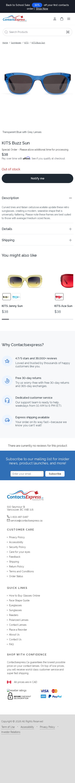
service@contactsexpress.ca (26, 520)
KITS (26, 43)
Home (5, 43)
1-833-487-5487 (19, 517)
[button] (37, 198)
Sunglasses (16, 43)
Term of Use (8, 727)
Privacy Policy (47, 727)
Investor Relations (10, 732)
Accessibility (27, 727)
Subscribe (55, 473)
